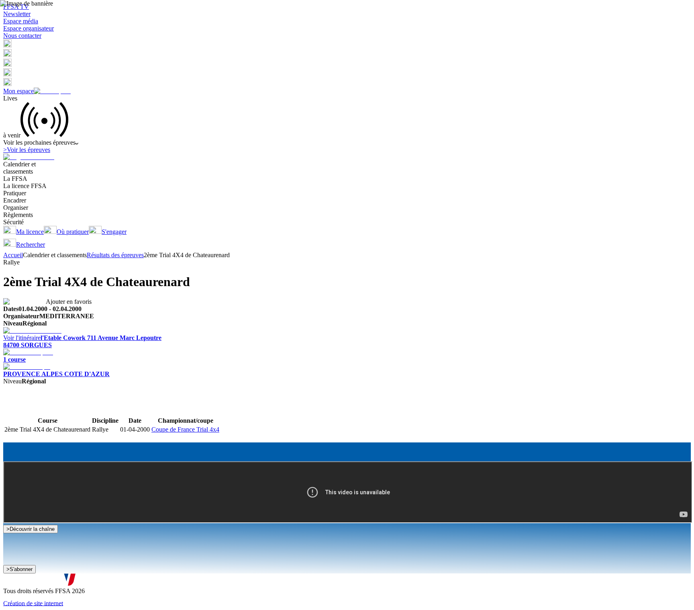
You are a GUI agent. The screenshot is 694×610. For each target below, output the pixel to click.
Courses (13, 408)
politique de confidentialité (215, 581)
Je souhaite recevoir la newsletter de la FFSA (68, 573)
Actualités (36, 408)
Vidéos (58, 408)
